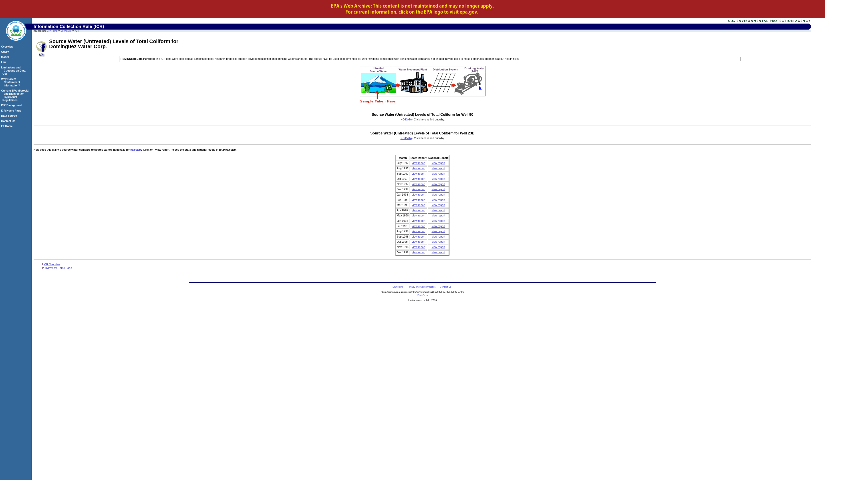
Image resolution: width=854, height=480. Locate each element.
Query (5, 51)
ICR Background (12, 105)
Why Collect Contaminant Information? (11, 82)
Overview (7, 46)
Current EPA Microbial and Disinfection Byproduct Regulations (15, 95)
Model (5, 57)
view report (418, 163)
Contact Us (8, 121)
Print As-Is (422, 295)
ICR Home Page (11, 110)
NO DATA (406, 119)
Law (4, 62)
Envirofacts (66, 31)
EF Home (7, 126)
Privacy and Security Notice (422, 287)
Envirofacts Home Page (58, 268)
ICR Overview (52, 264)
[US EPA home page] (16, 43)
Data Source (9, 115)
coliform (135, 149)
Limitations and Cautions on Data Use (14, 71)
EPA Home (52, 31)
